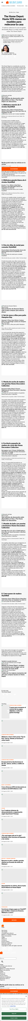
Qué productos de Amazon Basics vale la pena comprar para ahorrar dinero (13, 310)
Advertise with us (6, 944)
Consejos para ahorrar (8, 5)
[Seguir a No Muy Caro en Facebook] (2, 981)
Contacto (4, 940)
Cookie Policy (13, 1006)
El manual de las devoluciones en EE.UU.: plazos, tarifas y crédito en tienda (13, 763)
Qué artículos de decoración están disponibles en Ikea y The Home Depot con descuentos (13, 100)
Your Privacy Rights (14, 1009)
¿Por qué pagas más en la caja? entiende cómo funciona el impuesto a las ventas (14, 837)
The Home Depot (6, 692)
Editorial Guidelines (7, 943)
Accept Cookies (14, 1018)
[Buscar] (2, 961)
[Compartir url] (3, 63)
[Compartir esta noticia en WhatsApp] (3, 55)
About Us (4, 938)
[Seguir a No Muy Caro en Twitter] (5, 981)
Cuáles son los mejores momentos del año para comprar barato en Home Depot (14, 674)
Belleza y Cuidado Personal (9, 858)
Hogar (17, 12)
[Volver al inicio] (8, 952)
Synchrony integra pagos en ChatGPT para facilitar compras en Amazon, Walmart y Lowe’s (14, 910)
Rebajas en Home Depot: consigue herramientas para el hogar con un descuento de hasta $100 (13, 667)
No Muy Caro (12, 12)
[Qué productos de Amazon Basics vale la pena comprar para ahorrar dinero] (9, 306)
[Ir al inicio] (14, 925)
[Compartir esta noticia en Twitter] (11, 55)
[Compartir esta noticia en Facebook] (7, 55)
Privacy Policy (5, 941)
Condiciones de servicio (8, 174)
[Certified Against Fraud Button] (7, 947)
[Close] (26, 996)
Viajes (1, 971)
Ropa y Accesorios (6, 784)
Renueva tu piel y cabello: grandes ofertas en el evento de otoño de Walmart (13, 862)
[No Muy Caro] (14, 2)
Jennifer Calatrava (9, 53)
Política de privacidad (12, 173)
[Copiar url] (5, 60)
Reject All (14, 1013)
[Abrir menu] (2, 2)
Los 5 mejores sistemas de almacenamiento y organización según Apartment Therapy (12, 812)
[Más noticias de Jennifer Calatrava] (5, 45)
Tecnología (20, 5)
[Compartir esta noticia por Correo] (14, 55)
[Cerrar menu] (2, 956)
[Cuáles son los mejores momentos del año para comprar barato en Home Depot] (8, 670)
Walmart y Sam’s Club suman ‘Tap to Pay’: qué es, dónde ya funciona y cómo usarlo (13, 738)
